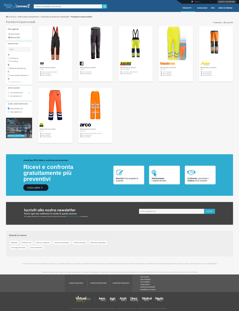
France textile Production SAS (20, 75)
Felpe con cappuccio (43, 243)
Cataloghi (202, 8)
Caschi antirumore (36, 247)
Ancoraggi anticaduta (18, 247)
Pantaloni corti (26, 243)
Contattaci (55, 30)
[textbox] (68, 6)
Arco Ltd (14, 61)
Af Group (14, 58)
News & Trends (225, 8)
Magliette (14, 243)
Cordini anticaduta (79, 243)
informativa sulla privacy (73, 216)
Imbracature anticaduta (98, 243)
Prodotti (187, 8)
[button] (19, 44)
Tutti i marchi (144, 277)
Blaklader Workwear (18, 68)
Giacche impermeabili (61, 243)
